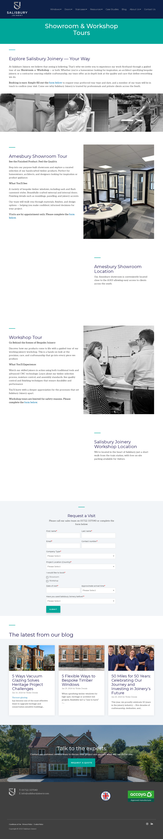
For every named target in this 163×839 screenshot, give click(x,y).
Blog (124, 9)
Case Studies (112, 9)
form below (55, 83)
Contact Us (149, 9)
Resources (95, 9)
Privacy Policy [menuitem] (27, 824)
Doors (68, 9)
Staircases (80, 9)
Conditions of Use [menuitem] (15, 824)
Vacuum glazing (19, 698)
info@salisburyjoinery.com (35, 793)
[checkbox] (81, 579)
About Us (134, 9)
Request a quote (81, 762)
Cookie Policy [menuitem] (38, 824)
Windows (55, 9)
